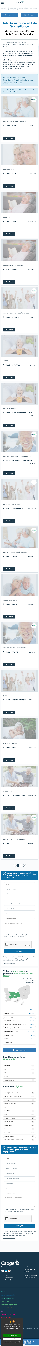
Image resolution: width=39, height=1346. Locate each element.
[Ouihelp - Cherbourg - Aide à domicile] (19, 441)
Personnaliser (12, 1339)
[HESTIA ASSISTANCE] (19, 393)
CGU (26, 1267)
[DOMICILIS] (19, 202)
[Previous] (14, 865)
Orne (6, 1076)
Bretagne (18, 1100)
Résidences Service (7, 1298)
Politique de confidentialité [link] (12, 1342)
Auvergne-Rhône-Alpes (18, 1093)
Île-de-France (18, 1121)
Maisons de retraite (8, 1295)
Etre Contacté (29, 15)
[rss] (9, 1271)
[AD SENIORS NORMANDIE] (19, 489)
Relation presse (29, 1278)
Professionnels (6, 1317)
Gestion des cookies (32, 1328)
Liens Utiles (5, 1301)
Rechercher (9, 15)
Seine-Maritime (18, 1080)
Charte (26, 1271)
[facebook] (2, 1271)
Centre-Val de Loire (18, 1103)
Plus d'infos (9, 138)
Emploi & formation (8, 1314)
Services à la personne (9, 1304)
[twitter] (6, 1271)
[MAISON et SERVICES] (19, 728)
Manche (18, 1073)
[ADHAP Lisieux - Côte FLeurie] (19, 250)
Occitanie (18, 1132)
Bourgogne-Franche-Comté (18, 1096)
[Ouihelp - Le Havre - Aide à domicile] (19, 298)
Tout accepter (12, 1335)
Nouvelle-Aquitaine (18, 1129)
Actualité (4, 1291)
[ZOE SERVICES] (19, 776)
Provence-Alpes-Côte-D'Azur (18, 1140)
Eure (18, 1069)
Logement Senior (7, 1308)
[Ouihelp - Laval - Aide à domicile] (19, 824)
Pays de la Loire (18, 1136)
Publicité (8, 1280)
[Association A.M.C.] (19, 585)
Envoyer (19, 951)
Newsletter (9, 1278)
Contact (7, 1275)
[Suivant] (24, 865)
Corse (6, 1107)
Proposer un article (30, 1275)
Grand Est (18, 1114)
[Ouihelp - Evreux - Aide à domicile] (19, 633)
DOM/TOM (18, 1111)
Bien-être (4, 1311)
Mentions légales (30, 1269)
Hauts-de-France (18, 1118)
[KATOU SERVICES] (19, 154)
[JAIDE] (19, 680)
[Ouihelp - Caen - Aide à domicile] (19, 106)
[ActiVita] (19, 346)
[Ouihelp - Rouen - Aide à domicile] (19, 537)
